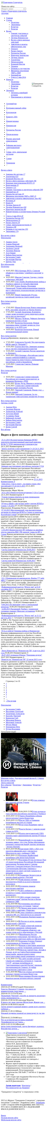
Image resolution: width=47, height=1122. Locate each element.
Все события (6, 785)
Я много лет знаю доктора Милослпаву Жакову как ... (23, 1002)
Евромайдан (16, 75)
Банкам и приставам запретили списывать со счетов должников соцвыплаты (25, 946)
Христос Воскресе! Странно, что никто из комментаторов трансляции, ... (18, 990)
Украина (14, 66)
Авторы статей (7, 403)
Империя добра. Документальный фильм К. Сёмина (22, 778)
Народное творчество (20, 55)
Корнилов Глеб (12, 718)
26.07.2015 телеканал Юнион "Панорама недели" (21, 655)
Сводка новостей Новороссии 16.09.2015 (18, 561)
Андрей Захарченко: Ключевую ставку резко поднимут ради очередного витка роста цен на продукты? (25, 314)
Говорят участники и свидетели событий (19, 34)
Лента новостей (7, 783)
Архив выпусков (13, 1085)
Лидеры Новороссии (19, 38)
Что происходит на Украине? (18, 1088)
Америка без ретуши (15, 174)
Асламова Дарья (12, 416)
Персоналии (6, 238)
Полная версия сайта (9, 1118)
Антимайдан (11, 104)
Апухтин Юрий (12, 414)
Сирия (8, 158)
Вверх (3, 1115)
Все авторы (5, 429)
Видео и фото (6, 170)
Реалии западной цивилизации (13, 140)
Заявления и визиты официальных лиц (19, 45)
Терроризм (10, 163)
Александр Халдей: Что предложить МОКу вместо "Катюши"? (25, 343)
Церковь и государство (20, 68)
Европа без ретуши (15, 194)
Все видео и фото (8, 235)
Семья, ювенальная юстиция (19, 225)
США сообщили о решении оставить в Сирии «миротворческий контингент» (24, 892)
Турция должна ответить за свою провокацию (20, 497)
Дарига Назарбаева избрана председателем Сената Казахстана (24, 817)
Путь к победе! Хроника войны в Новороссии (20, 631)
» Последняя (11, 701)
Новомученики (12, 121)
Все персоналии (7, 264)
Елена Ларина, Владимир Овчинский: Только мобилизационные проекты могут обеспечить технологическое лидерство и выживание (25, 289)
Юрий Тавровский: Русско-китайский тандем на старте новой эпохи (23, 296)
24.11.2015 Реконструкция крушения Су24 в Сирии (22, 493)
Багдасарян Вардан (13, 259)
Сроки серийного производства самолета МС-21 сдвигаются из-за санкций (25, 913)
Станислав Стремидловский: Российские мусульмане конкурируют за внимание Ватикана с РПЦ (22, 379)
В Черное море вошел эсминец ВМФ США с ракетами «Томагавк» (25, 909)
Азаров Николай (12, 244)
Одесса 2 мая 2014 (18, 77)
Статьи (9, 20)
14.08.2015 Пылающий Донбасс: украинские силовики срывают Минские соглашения (19, 610)
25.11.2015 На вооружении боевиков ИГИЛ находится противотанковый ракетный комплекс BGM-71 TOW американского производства (21, 442)
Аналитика (15, 60)
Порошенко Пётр (13, 727)
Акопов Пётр (11, 407)
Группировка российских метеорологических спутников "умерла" (23, 905)
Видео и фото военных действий (21, 181)
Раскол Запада (17, 51)
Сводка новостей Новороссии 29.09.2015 (18, 550)
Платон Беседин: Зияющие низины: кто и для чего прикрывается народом (25, 347)
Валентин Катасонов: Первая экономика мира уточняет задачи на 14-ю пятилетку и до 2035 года (23, 325)
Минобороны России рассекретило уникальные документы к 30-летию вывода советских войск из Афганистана (25, 936)
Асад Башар (11, 253)
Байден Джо (11, 262)
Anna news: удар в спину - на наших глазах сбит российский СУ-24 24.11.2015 (21, 485)
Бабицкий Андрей (13, 418)
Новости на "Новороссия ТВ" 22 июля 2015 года (21, 659)
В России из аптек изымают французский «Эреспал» (24, 922)
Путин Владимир (13, 729)
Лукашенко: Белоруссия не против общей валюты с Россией (23, 876)
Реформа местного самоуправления (13, 146)
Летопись (10, 90)
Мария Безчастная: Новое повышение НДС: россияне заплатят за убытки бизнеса (26, 308)
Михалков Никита (13, 720)
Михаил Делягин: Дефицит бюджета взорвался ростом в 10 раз (25, 319)
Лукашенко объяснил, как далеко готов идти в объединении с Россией (24, 931)
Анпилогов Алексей (14, 411)
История (10, 201)
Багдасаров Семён (13, 257)
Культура (14, 27)
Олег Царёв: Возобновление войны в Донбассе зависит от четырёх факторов (26, 283)
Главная (9, 18)
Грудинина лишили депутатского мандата (20, 887)
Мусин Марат (11, 725)
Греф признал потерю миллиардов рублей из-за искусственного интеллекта (23, 881)
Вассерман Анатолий (14, 711)
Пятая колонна (17, 62)
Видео (8, 31)
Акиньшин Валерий (14, 246)
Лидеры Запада (17, 57)
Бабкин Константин (14, 255)
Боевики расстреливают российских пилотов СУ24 (22, 466)
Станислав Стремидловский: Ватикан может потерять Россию (22, 387)
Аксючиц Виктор (13, 251)
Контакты (26, 1085)
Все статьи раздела (8, 301)
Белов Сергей (11, 427)
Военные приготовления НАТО (20, 183)
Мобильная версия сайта (11, 1120)
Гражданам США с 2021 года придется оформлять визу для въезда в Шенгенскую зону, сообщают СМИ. (24, 851)
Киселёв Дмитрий (13, 716)
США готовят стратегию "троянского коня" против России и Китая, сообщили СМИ (23, 899)
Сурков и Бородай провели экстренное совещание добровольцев (24, 927)
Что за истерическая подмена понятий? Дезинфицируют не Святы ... (17, 1021)
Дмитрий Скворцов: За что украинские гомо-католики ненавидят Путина (25, 395)
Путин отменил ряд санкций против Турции (25, 801)
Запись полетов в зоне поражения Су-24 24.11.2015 (22, 449)
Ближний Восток (18, 64)
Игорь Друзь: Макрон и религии (28, 383)
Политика (15, 22)
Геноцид (14, 49)
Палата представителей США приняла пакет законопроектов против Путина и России (26, 835)
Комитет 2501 (11, 117)
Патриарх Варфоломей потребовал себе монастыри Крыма (22, 856)
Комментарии (6, 985)
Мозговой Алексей (13, 722)
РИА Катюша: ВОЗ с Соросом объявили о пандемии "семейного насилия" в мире (24, 273)
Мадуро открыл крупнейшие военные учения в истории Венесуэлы (24, 973)
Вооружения (12, 185)
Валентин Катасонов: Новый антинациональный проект (22, 330)
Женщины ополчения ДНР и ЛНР (20, 72)
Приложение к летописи (21, 97)
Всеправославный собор (16, 108)
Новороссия (11, 126)
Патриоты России (18, 53)
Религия (14, 29)
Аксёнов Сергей (12, 248)
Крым (9, 203)
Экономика (15, 25)
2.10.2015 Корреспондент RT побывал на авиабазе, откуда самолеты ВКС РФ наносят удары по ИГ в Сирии (22, 532)
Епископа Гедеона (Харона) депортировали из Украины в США (24, 942)
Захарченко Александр (15, 714)
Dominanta (40, 1103)
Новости (9, 79)
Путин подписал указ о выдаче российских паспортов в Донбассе (26, 812)
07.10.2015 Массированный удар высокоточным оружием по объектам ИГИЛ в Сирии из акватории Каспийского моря (22, 512)
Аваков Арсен (11, 242)
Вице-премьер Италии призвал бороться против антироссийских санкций (25, 977)
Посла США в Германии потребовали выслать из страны (23, 821)
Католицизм (11, 112)
